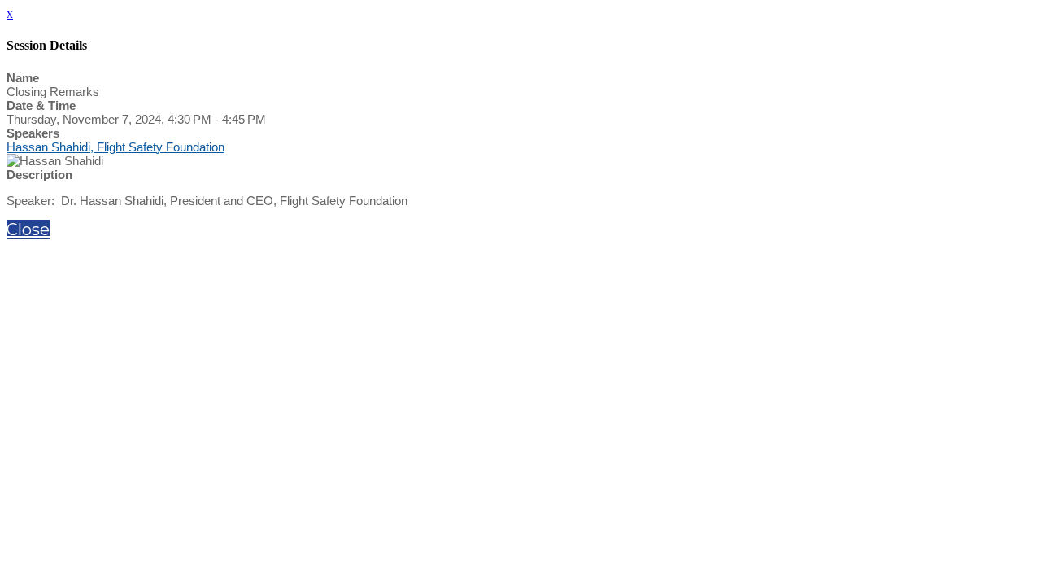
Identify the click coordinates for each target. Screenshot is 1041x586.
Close (28, 229)
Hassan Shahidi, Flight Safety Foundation (115, 147)
